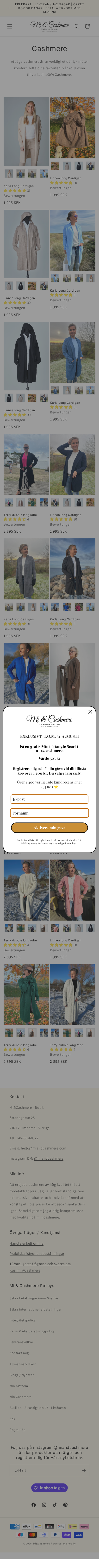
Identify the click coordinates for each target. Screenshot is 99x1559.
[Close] (90, 712)
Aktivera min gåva (49, 827)
